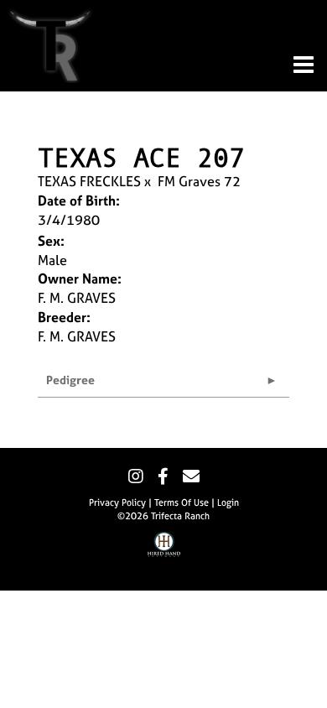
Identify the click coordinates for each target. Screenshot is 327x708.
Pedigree (70, 380)
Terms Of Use (181, 502)
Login (228, 502)
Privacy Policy (117, 502)
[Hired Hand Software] (164, 557)
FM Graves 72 (199, 181)
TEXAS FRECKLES (89, 181)
